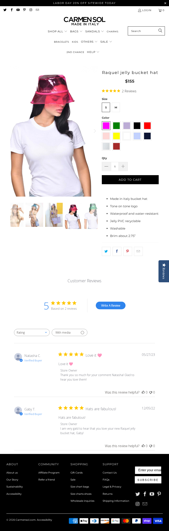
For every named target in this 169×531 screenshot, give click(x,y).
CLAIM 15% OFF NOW (84, 309)
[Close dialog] (129, 208)
